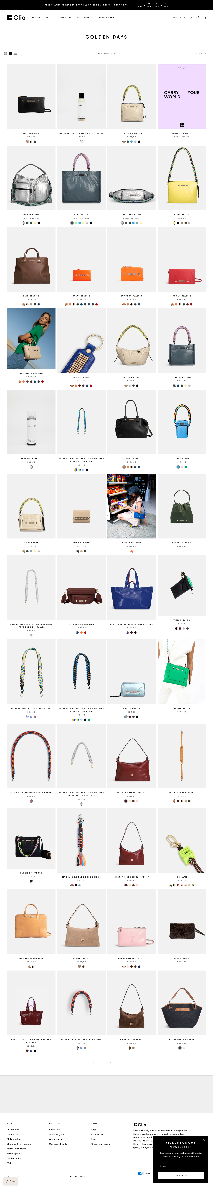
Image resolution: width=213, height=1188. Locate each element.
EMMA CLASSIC (81, 543)
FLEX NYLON (81, 215)
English (178, 17)
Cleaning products (100, 1144)
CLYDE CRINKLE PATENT (131, 958)
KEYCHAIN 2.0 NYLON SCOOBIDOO (81, 877)
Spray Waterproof (31, 459)
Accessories (85, 17)
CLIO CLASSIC (31, 296)
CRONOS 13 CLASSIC (31, 958)
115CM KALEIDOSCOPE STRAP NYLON (31, 793)
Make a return (14, 1139)
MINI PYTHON (182, 958)
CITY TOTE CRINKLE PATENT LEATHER (131, 624)
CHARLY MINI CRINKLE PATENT (131, 877)
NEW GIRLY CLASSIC (31, 373)
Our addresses (56, 1139)
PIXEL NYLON (181, 215)
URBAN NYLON (182, 459)
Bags (49, 17)
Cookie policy (14, 1158)
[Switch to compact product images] (15, 53)
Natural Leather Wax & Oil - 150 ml (81, 133)
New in (36, 17)
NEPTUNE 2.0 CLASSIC (81, 624)
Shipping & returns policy (20, 1144)
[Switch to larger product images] (5, 53)
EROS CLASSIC (81, 377)
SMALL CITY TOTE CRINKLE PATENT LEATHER (31, 1041)
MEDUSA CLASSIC (182, 543)
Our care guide (56, 1134)
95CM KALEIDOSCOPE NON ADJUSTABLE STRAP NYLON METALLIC (31, 625)
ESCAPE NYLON (31, 215)
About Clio (54, 1129)
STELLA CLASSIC (131, 543)
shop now (120, 5)
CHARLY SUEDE (81, 958)
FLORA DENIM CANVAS (181, 1040)
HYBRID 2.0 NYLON (131, 133)
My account (13, 1129)
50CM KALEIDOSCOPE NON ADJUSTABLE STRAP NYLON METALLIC (81, 794)
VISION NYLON (181, 620)
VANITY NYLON (131, 708)
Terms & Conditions (16, 1149)
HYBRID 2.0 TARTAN (31, 873)
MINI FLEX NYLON (182, 377)
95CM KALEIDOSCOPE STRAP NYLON (31, 708)
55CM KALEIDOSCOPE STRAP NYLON (81, 1040)
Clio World (106, 17)
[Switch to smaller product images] (10, 53)
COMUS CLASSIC (181, 296)
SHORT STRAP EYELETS (182, 793)
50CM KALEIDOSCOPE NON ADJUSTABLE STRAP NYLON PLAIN (81, 709)
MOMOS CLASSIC (131, 459)
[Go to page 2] (119, 1062)
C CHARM (181, 877)
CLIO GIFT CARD (181, 133)
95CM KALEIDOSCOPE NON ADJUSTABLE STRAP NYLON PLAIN (81, 460)
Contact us (12, 1134)
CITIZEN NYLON (132, 377)
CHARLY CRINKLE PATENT (131, 793)
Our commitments (58, 1144)
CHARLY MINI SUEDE (131, 1040)
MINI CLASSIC (31, 133)
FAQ (9, 1163)
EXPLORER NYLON (132, 215)
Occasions (65, 17)
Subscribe (180, 1175)
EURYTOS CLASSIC (131, 296)
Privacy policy (14, 1153)
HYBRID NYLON (181, 708)
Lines (94, 1139)
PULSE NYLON (31, 543)
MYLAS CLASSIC (81, 296)
